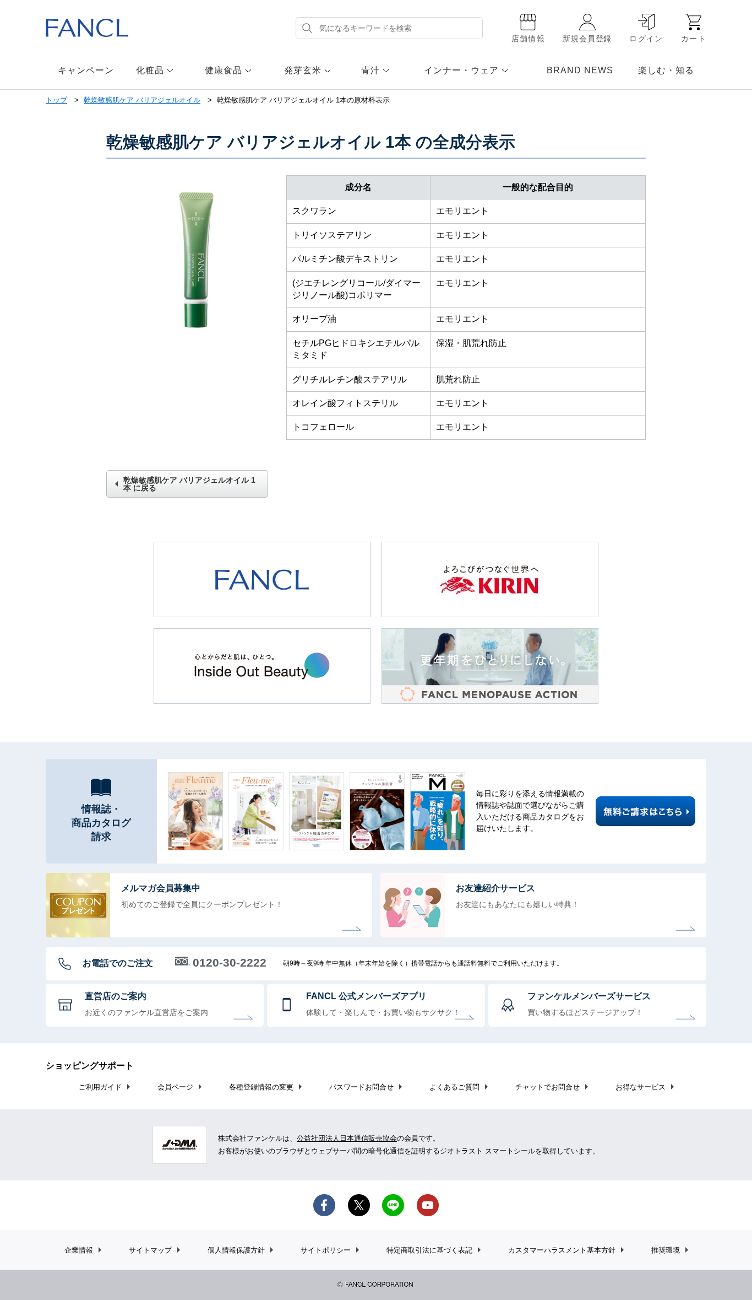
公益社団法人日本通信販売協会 (347, 1138)
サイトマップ (150, 1250)
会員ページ (175, 1087)
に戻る (189, 484)
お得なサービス (640, 1087)
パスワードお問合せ (361, 1087)
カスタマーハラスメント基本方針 (561, 1250)
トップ (56, 100)
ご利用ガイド (100, 1087)
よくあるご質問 (454, 1087)
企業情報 (78, 1250)
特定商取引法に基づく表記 (429, 1250)
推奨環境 (665, 1250)
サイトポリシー (326, 1250)
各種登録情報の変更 (261, 1087)
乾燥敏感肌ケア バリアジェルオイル (142, 100)
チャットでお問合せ (547, 1087)
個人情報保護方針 (236, 1250)
